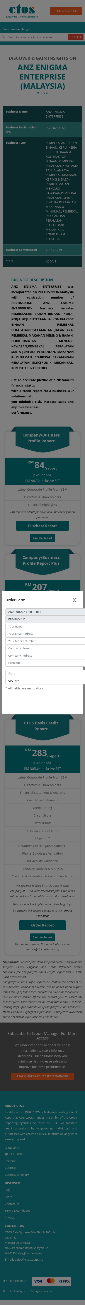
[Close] (75, 600)
